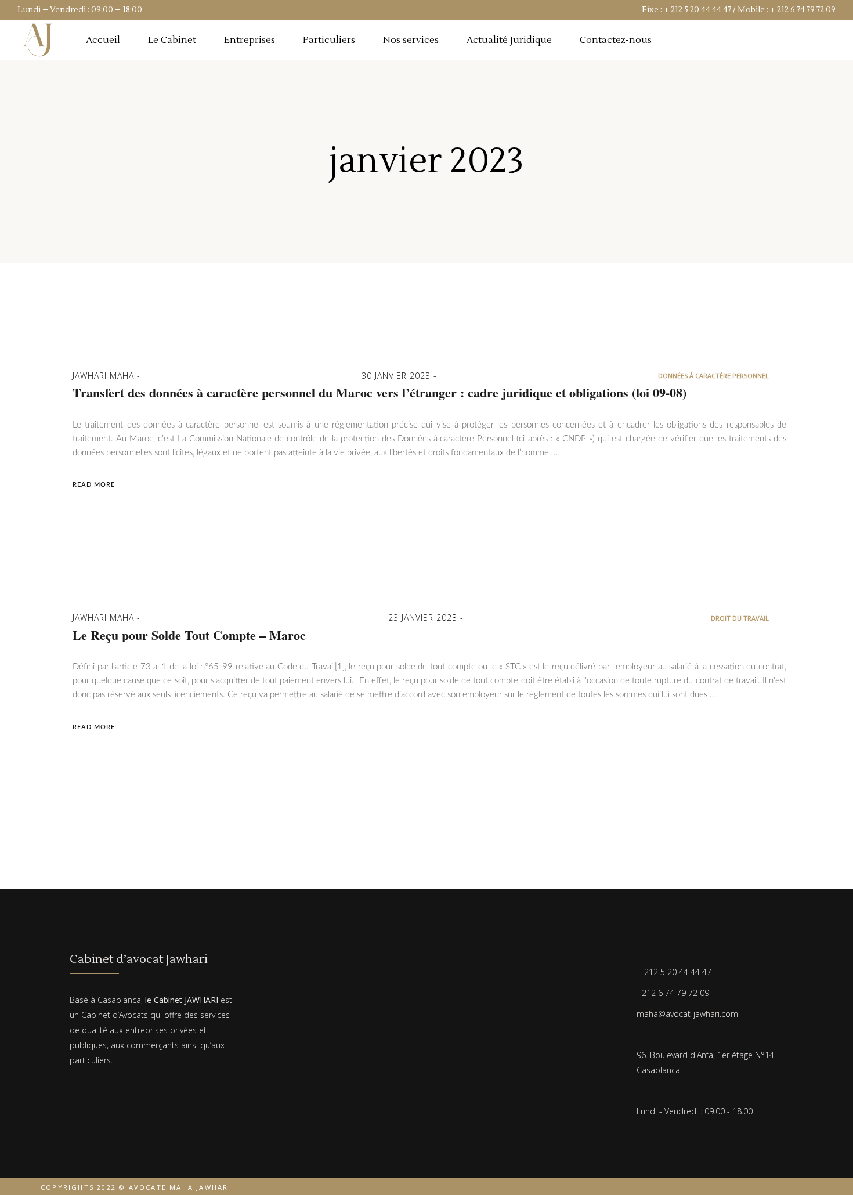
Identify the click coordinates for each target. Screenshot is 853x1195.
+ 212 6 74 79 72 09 (803, 10)
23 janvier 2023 (424, 617)
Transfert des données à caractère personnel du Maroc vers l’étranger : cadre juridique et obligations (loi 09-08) (379, 393)
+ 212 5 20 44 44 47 (697, 10)
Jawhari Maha (105, 375)
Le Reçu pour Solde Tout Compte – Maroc (189, 635)
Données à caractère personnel (713, 375)
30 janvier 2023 (397, 375)
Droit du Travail (740, 618)
